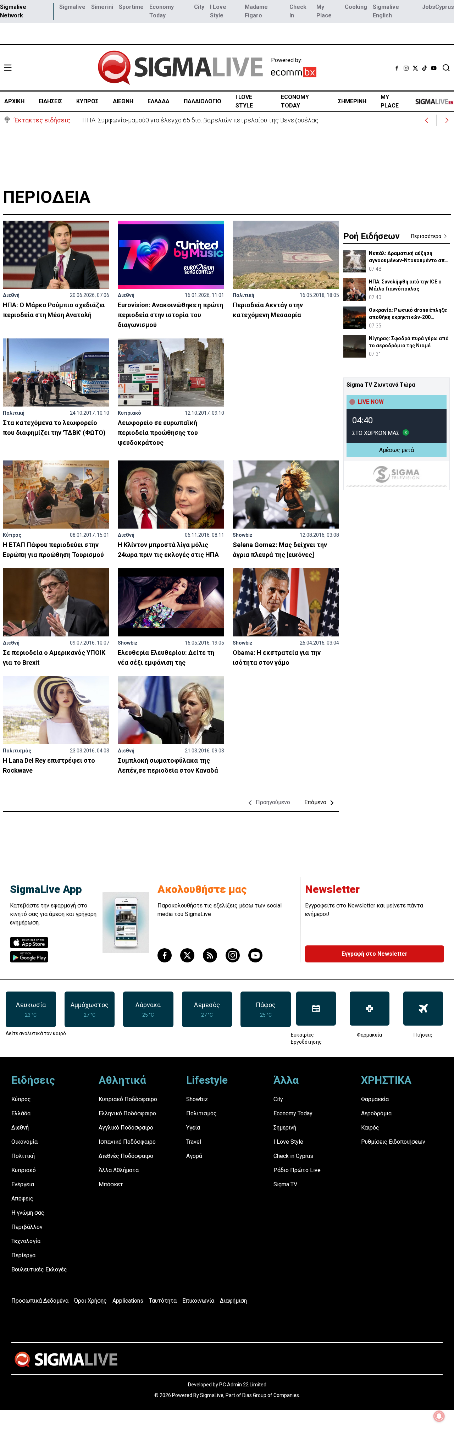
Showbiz (243, 535)
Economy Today (161, 11)
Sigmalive (72, 7)
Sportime (131, 7)
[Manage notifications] (439, 1416)
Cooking (356, 7)
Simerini (102, 7)
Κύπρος (12, 535)
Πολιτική (243, 295)
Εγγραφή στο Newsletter (375, 953)
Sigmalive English (386, 11)
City (199, 7)
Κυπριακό (129, 413)
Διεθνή (11, 295)
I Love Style (218, 11)
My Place (324, 11)
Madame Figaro (256, 11)
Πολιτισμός (17, 750)
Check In (297, 11)
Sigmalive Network (13, 11)
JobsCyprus (438, 7)
